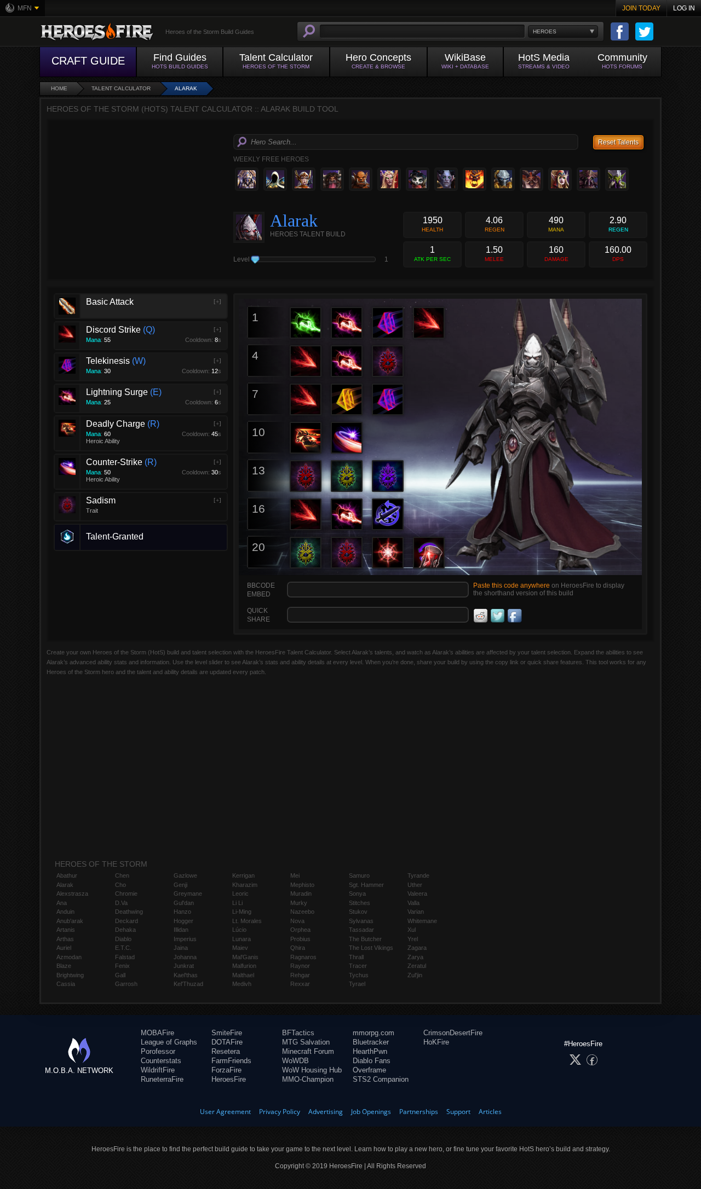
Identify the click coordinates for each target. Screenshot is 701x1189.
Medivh (241, 984)
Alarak (186, 88)
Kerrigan (243, 875)
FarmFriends (231, 1061)
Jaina (181, 947)
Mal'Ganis (245, 957)
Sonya (357, 893)
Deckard (126, 921)
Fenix (122, 965)
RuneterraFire (162, 1079)
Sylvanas (361, 921)
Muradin (301, 893)
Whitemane (422, 921)
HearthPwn (370, 1051)
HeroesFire (228, 1079)
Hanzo (182, 911)
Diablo (123, 939)
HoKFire (436, 1042)
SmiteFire (226, 1033)
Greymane (188, 893)
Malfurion (244, 965)
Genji (180, 884)
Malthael (243, 975)
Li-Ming (241, 911)
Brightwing (70, 975)
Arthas (65, 939)
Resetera (225, 1051)
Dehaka (125, 929)
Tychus (359, 975)
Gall (120, 975)
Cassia (65, 984)
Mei (295, 875)
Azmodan (69, 957)
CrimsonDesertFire (452, 1033)
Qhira (297, 947)
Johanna (185, 957)
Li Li (237, 903)
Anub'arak (69, 921)
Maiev (240, 947)
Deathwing (129, 911)
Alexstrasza (72, 893)
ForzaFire (226, 1070)
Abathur (66, 875)
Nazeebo (302, 911)
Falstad (125, 957)
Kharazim (244, 884)
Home (59, 88)
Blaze (63, 965)
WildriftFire (158, 1070)
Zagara (417, 947)
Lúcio (239, 929)
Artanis (65, 929)
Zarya (415, 957)
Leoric (240, 893)
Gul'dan (184, 903)
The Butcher (365, 939)
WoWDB (295, 1061)
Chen (122, 875)
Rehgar (300, 975)
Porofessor (158, 1051)
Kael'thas (186, 975)
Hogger (183, 921)
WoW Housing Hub (312, 1070)
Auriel (63, 947)
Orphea (300, 929)
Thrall (356, 957)
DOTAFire (227, 1042)
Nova (297, 921)
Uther (414, 884)
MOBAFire (157, 1033)
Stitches (359, 903)
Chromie (126, 893)
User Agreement (225, 1111)
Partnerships (418, 1111)
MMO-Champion (308, 1079)
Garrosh (126, 984)
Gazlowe (185, 875)
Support (458, 1111)
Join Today (641, 8)
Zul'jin (414, 975)
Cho (120, 884)
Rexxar (300, 984)
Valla (413, 903)
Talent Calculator (121, 88)
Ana (61, 903)
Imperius (185, 939)
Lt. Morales (247, 921)
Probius (300, 939)
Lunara (241, 939)
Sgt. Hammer (366, 884)
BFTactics (298, 1033)
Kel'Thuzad (188, 984)
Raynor (300, 965)
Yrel (412, 939)
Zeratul (416, 965)
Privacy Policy (279, 1111)
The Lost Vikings (371, 947)
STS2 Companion (381, 1079)
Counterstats (161, 1061)
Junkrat (184, 965)
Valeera (417, 893)
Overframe (369, 1070)
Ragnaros (303, 957)
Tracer (358, 965)
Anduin (65, 911)
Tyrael (357, 984)
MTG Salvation (306, 1042)
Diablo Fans (371, 1061)
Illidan (181, 929)
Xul (411, 929)
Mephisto (302, 884)
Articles (490, 1111)
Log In (684, 8)
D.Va (121, 903)
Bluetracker (371, 1042)
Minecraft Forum (308, 1051)
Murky (298, 903)
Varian (415, 911)
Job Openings (371, 1111)
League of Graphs (169, 1042)
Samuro (359, 875)
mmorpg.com (373, 1033)
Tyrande (418, 875)
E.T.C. (123, 947)
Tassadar (361, 929)
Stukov (358, 911)
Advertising (325, 1111)
